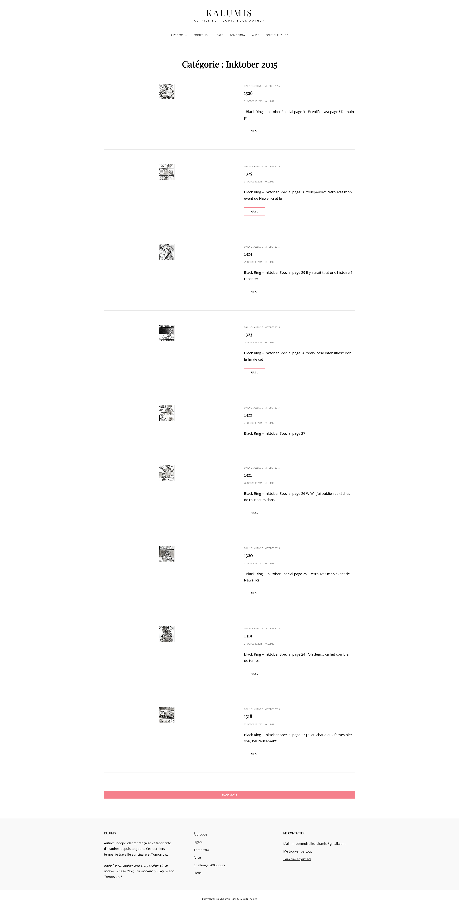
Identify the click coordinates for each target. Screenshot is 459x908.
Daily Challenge (253, 86)
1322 (248, 414)
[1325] (167, 172)
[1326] (167, 91)
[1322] (167, 413)
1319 (248, 635)
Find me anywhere (297, 859)
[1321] (167, 473)
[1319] (167, 634)
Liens (198, 873)
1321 (248, 474)
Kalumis (229, 13)
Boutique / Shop (277, 35)
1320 (248, 555)
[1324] (167, 252)
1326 (248, 93)
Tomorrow (237, 35)
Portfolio (201, 35)
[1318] (167, 714)
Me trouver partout (297, 851)
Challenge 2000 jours (209, 865)
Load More (229, 794)
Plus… (257, 131)
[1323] (167, 333)
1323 (248, 334)
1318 (248, 716)
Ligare (218, 35)
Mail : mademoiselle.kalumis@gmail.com (314, 843)
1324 (248, 253)
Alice (255, 35)
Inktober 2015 (272, 86)
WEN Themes (250, 898)
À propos (177, 35)
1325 (248, 173)
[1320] (167, 554)
